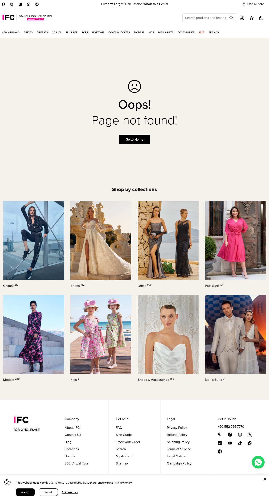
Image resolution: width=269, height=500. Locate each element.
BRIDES (28, 32)
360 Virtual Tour (76, 463)
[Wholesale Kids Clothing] (100, 334)
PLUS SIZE (72, 32)
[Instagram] (11, 4)
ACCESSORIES (186, 32)
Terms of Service (179, 449)
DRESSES (42, 32)
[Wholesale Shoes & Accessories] (168, 334)
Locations (72, 449)
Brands (70, 456)
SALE (201, 32)
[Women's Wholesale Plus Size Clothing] (235, 240)
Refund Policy (177, 434)
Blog (68, 441)
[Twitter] (250, 435)
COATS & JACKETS (119, 32)
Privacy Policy (177, 427)
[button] (261, 18)
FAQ (119, 427)
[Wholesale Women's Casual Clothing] (33, 240)
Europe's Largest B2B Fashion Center (134, 4)
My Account (124, 456)
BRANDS (213, 32)
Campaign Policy (179, 463)
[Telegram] (37, 4)
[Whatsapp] (28, 4)
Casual (10, 285)
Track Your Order (128, 441)
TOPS (85, 32)
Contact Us (73, 434)
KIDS (151, 32)
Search (121, 449)
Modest (11, 379)
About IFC (72, 427)
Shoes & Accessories (156, 379)
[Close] (265, 479)
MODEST (139, 32)
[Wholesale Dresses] (168, 240)
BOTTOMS (98, 32)
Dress (145, 285)
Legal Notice (176, 456)
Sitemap (122, 463)
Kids (74, 379)
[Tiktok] (240, 443)
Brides (77, 285)
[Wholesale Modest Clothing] (33, 334)
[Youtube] (230, 443)
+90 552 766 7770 (231, 426)
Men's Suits (214, 379)
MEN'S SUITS (165, 32)
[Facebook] (3, 4)
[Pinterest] (220, 435)
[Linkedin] (20, 4)
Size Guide (124, 434)
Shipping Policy (178, 441)
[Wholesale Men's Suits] (235, 334)
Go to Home (134, 139)
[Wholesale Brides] (100, 240)
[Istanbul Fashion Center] (27, 17)
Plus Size (214, 285)
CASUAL (57, 32)
